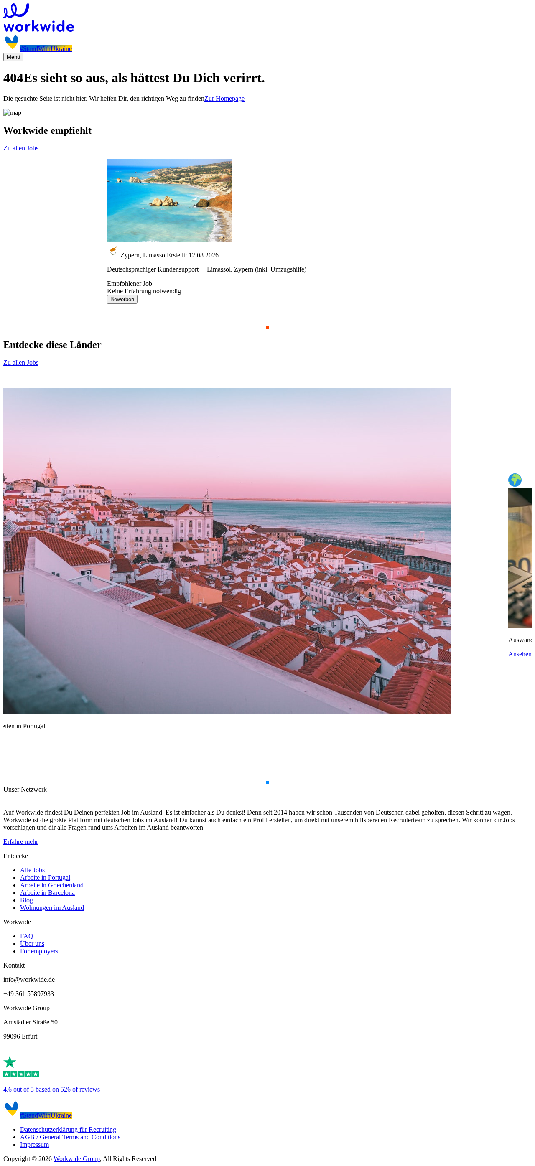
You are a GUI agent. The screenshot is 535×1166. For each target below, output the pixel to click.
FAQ (26, 936)
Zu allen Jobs (20, 148)
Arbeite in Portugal (45, 877)
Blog (26, 900)
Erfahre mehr (20, 841)
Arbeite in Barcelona (47, 892)
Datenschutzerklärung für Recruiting (68, 1129)
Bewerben (122, 299)
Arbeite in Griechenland (52, 885)
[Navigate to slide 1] (267, 327)
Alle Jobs (32, 870)
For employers (39, 951)
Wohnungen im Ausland (52, 907)
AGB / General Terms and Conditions (70, 1137)
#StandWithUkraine (46, 48)
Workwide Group (77, 1158)
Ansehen (520, 654)
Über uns (32, 943)
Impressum (34, 1144)
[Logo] (267, 18)
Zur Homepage (224, 98)
